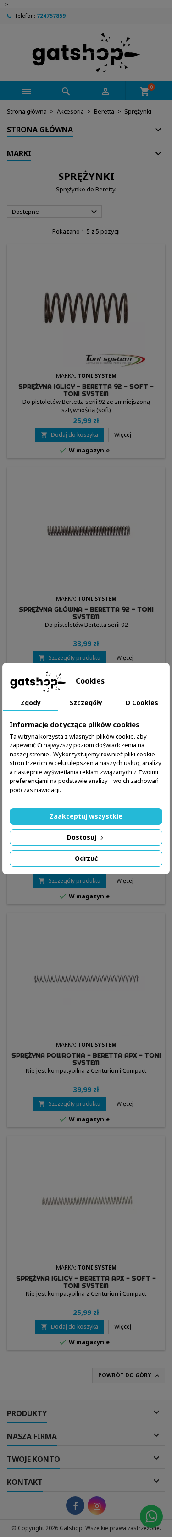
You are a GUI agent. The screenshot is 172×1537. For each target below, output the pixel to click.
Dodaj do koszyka (69, 435)
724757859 (51, 16)
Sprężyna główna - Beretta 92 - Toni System (86, 613)
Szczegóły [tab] (86, 702)
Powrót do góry (129, 1375)
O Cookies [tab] (141, 702)
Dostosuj (82, 837)
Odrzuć (86, 858)
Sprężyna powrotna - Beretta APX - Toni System (86, 1059)
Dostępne (56, 211)
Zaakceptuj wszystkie (86, 816)
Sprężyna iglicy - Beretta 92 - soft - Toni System (86, 390)
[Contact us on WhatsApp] (151, 1516)
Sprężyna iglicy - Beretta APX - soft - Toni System (86, 1282)
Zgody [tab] (31, 702)
